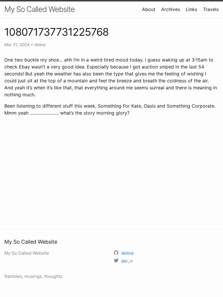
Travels (211, 9)
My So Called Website (39, 9)
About (148, 9)
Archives (170, 9)
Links (191, 9)
